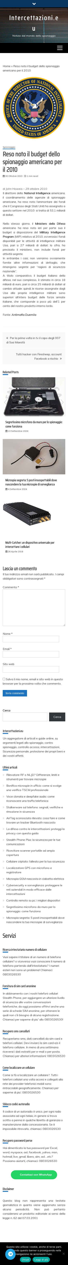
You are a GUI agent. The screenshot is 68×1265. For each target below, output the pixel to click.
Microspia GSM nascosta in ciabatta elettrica (35, 879)
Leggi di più (41, 1259)
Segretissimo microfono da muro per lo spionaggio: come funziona (34, 424)
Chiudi (25, 1259)
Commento (11, 587)
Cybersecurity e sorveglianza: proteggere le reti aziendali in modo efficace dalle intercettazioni (34, 889)
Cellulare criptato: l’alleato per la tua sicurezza (35, 861)
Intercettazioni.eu (34, 23)
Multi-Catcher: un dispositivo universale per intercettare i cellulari (29, 544)
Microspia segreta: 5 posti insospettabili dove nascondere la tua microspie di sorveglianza (31, 482)
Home (7, 66)
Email (7, 649)
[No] (63, 1253)
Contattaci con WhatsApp (36, 1174)
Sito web (8, 664)
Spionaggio (9, 147)
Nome (8, 633)
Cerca (6, 710)
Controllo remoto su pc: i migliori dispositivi (33, 900)
